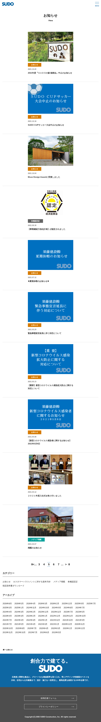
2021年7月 (7, 624)
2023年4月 (7, 616)
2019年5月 (56, 632)
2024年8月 (68, 607)
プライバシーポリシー (48, 706)
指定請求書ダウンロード (13, 586)
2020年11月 (80, 624)
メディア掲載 (59, 581)
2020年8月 (20, 628)
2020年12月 (67, 624)
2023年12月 (43, 612)
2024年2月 (31, 612)
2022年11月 (68, 616)
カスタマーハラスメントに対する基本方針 (32, 581)
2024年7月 (80, 607)
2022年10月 (80, 616)
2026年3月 (42, 603)
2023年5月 (80, 612)
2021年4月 (31, 624)
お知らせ (7, 581)
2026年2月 (54, 603)
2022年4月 (19, 620)
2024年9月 (56, 607)
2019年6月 (44, 632)
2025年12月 (67, 603)
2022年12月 (55, 616)
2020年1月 (67, 628)
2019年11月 (8, 632)
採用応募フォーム (48, 698)
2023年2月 (31, 616)
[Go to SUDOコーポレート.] (4, 650)
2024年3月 (19, 612)
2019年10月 (20, 632)
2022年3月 (31, 620)
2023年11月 (56, 612)
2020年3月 (55, 628)
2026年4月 (31, 603)
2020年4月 (43, 628)
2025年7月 (91, 603)
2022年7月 (7, 620)
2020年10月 (8, 628)
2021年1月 (54, 624)
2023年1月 (42, 616)
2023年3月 (19, 616)
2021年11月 (55, 620)
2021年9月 (80, 620)
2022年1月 (42, 620)
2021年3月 (42, 624)
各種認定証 (73, 581)
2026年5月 (19, 603)
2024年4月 (7, 612)
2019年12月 (80, 628)
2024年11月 (31, 607)
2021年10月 (68, 620)
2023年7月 (68, 612)
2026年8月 (7, 603)
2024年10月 (44, 607)
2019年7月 (32, 632)
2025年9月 (79, 603)
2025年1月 (19, 607)
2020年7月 (32, 628)
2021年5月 (19, 624)
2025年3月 (7, 607)
